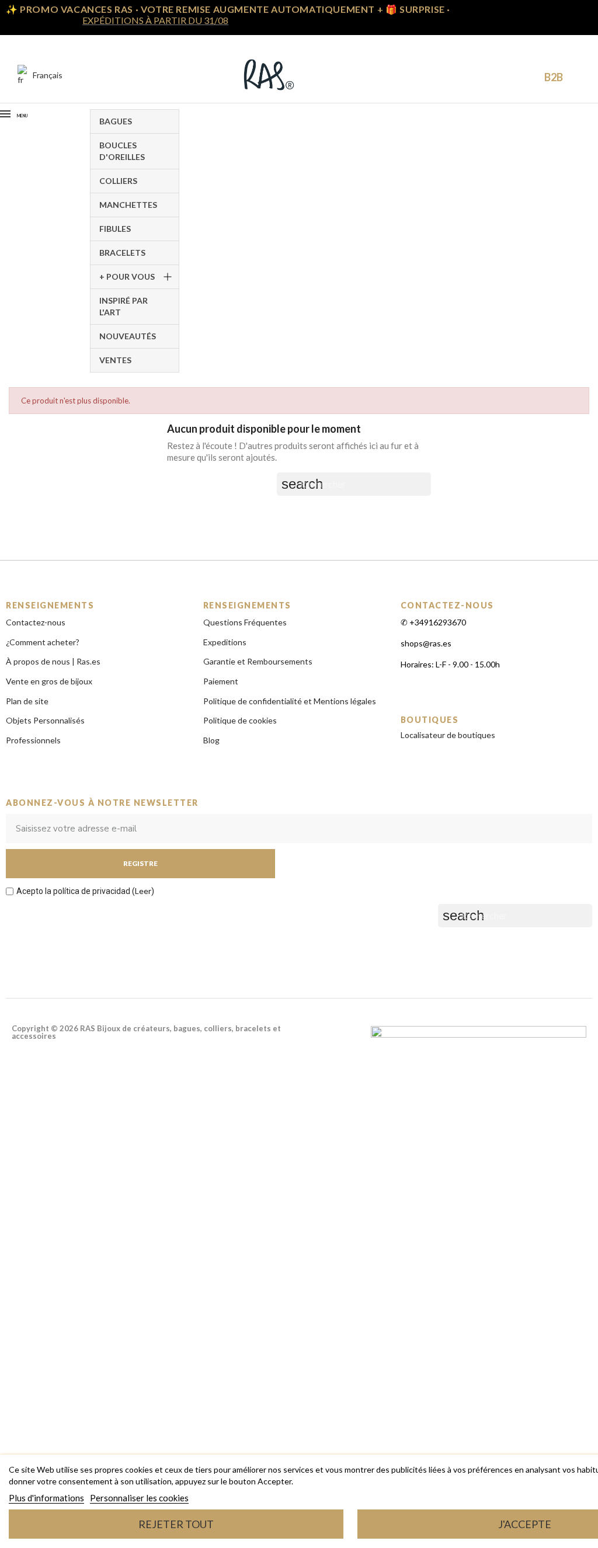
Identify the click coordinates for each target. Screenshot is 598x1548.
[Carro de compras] (523, 76)
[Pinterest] (554, 946)
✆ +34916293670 (433, 622)
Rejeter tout (176, 1524)
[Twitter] (580, 946)
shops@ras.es (426, 643)
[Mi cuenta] (501, 75)
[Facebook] (501, 946)
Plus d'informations (46, 1498)
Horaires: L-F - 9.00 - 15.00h (450, 664)
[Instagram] (528, 946)
